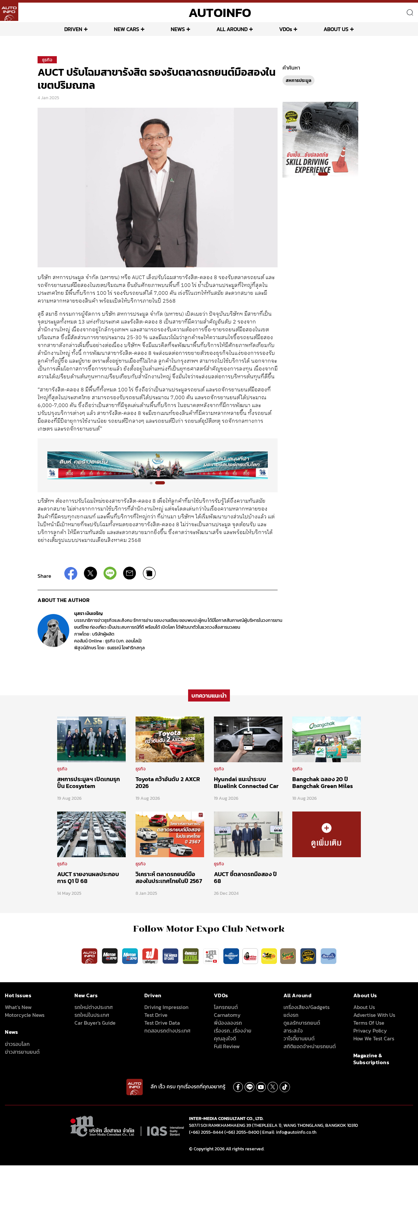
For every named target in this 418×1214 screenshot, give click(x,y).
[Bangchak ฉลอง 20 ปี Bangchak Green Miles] (326, 738)
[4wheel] (191, 955)
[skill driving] (309, 955)
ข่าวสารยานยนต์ (22, 1052)
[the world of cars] (171, 955)
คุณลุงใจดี (225, 1038)
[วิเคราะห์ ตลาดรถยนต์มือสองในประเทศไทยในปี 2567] (170, 834)
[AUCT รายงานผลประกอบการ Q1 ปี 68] (91, 834)
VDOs (285, 29)
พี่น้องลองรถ (228, 1023)
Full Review (227, 1046)
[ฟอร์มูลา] (151, 955)
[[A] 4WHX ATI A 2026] (157, 465)
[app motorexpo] (110, 955)
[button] (155, 482)
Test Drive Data (162, 1023)
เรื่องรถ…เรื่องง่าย (232, 1030)
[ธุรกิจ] (326, 834)
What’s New (18, 1007)
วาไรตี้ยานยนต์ (298, 1038)
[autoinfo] (9, 12)
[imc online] (211, 955)
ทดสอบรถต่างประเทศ (167, 1030)
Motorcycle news (24, 1015)
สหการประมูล (298, 80)
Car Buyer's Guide (95, 1023)
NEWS (178, 29)
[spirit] (289, 955)
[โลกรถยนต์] (231, 955)
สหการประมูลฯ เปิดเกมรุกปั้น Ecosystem (88, 783)
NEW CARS (126, 29)
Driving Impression (166, 1007)
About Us (364, 1007)
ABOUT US (336, 29)
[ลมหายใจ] (328, 955)
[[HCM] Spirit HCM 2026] (320, 139)
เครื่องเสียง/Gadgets (306, 1007)
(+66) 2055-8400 (241, 1132)
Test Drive (156, 1015)
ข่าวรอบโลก (17, 1044)
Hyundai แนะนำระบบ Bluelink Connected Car (246, 783)
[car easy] (269, 955)
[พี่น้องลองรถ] (250, 955)
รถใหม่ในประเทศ (91, 1015)
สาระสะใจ (293, 1030)
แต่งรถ (290, 1015)
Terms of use (368, 1023)
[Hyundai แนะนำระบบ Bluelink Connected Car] (248, 738)
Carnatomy (227, 1015)
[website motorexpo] (131, 955)
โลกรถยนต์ (226, 1007)
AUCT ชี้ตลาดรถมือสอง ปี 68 (245, 878)
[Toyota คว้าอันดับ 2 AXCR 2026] (170, 738)
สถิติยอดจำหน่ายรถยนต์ (309, 1046)
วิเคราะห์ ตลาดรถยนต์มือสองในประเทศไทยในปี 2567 (169, 878)
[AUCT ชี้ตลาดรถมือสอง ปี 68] (248, 834)
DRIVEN (73, 29)
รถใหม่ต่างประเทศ (93, 1007)
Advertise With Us (374, 1015)
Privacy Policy (370, 1030)
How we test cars (373, 1038)
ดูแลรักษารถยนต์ (301, 1023)
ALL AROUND (232, 29)
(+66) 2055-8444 (206, 1132)
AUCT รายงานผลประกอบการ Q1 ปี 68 (88, 878)
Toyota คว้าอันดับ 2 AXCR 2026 (168, 783)
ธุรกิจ (47, 59)
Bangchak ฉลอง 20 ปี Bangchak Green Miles (322, 783)
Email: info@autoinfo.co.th (289, 1132)
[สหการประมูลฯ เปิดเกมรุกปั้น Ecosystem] (91, 738)
